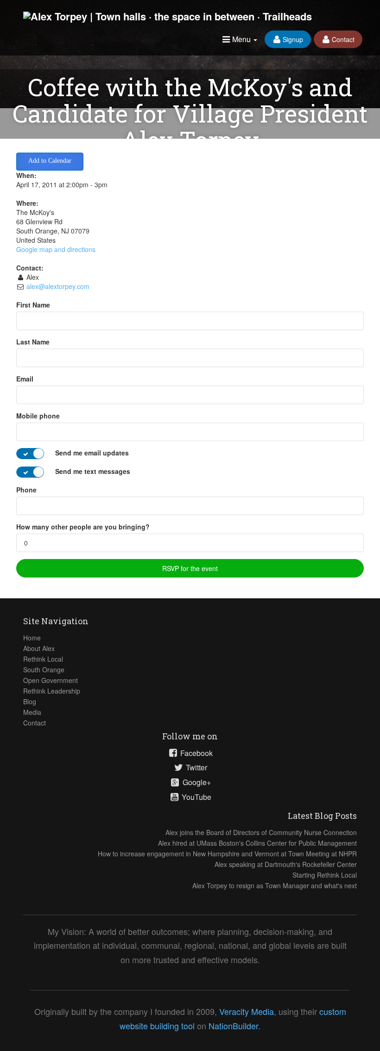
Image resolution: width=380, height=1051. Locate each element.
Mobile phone (38, 415)
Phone (26, 489)
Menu (241, 39)
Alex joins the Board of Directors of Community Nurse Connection (261, 832)
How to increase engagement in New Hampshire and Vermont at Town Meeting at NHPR (227, 853)
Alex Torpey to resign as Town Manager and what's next (274, 885)
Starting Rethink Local (324, 874)
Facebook (195, 753)
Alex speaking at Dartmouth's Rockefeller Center (286, 864)
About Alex (39, 648)
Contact (342, 39)
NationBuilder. (234, 1026)
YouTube (195, 797)
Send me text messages (92, 471)
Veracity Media (246, 1011)
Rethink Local (43, 659)
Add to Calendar (49, 160)
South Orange (43, 669)
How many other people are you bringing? (83, 526)
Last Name (33, 341)
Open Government (50, 680)
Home (32, 637)
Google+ (196, 782)
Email (24, 378)
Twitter (195, 767)
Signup (292, 39)
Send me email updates (92, 452)
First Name (33, 304)
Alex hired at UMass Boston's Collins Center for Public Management (257, 843)
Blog (29, 701)
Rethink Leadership (51, 690)
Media (32, 712)
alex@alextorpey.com (57, 286)
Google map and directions (55, 249)
